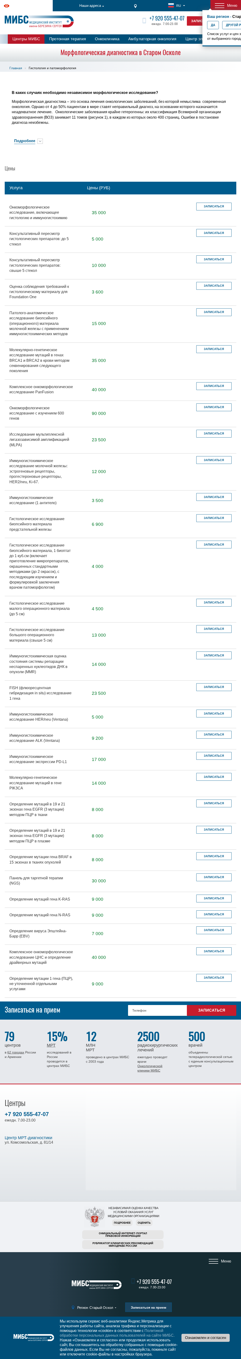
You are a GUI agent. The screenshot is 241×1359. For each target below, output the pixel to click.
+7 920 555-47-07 (167, 18)
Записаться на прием (148, 1307)
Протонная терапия (67, 39)
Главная (15, 68)
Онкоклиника (107, 39)
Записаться (214, 206)
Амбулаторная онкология (152, 39)
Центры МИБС (26, 39)
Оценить (144, 1222)
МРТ (51, 1045)
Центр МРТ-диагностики (28, 1137)
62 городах (15, 1052)
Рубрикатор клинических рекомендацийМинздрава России (122, 1244)
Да (213, 25)
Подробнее (122, 1222)
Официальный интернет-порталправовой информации (123, 1234)
